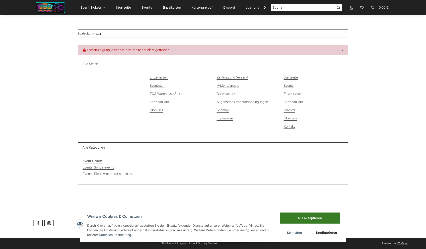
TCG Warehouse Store (166, 94)
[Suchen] (338, 7)
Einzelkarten (172, 7)
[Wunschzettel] (362, 7)
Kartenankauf (202, 7)
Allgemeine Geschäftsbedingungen (242, 102)
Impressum (225, 118)
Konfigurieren (326, 232)
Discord (229, 7)
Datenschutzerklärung (115, 235)
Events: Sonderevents (98, 167)
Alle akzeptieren (310, 218)
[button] (351, 7)
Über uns (252, 7)
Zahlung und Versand (232, 77)
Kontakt (289, 126)
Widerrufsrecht (228, 85)
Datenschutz (226, 94)
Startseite (123, 7)
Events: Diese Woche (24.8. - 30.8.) (107, 174)
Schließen (294, 232)
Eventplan (157, 85)
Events (147, 7)
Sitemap (223, 110)
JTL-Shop (402, 243)
